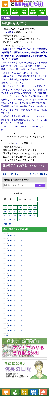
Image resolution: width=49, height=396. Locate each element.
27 (10, 219)
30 (25, 219)
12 (5, 211)
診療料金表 (33, 12)
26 (5, 219)
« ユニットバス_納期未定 (10, 174)
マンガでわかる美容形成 (14, 12)
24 (30, 215)
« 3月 (4, 224)
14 (15, 211)
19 (5, 215)
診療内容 (23, 12)
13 (10, 211)
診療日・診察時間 (42, 12)
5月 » (11, 224)
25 (35, 215)
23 (25, 215)
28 (15, 219)
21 (15, 215)
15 (20, 211)
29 (20, 219)
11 (35, 207)
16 (25, 211)
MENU (5, 4)
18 (35, 211)
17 (30, 211)
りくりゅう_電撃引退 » (38, 174)
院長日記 (5, 12)
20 (10, 215)
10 (30, 207)
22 (20, 215)
